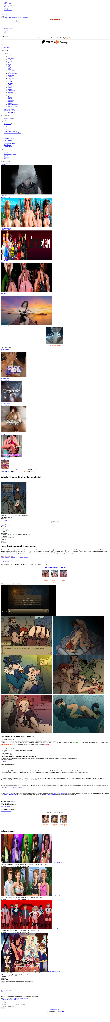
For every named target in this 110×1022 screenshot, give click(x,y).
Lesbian (10, 55)
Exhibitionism (11, 70)
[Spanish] (59, 19)
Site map (6, 155)
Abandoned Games (9, 110)
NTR (9, 72)
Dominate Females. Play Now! (54, 580)
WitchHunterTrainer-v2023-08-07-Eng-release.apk (14, 557)
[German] (53, 19)
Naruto (9, 67)
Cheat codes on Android (10, 131)
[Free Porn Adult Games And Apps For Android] (14, 17)
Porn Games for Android (7, 470)
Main (5, 2)
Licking (10, 87)
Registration (4, 14)
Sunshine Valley (57, 896)
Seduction (10, 101)
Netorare (10, 76)
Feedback (6, 8)
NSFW (9, 69)
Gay (9, 56)
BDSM (10, 59)
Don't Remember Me (8, 1006)
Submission (11, 100)
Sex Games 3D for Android (8, 794)
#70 (2, 992)
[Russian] (57, 19)
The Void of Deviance (59, 928)
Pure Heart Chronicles (54, 971)
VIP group (7, 47)
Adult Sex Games (9, 112)
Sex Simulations (12, 80)
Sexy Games (7, 145)
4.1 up (2, 528)
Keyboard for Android (10, 129)
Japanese (10, 89)
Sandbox (10, 103)
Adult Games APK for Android (13, 787)
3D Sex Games (8, 5)
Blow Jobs (10, 61)
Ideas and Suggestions (10, 154)
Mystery (10, 97)
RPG (9, 66)
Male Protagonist (12, 106)
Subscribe (3, 761)
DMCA (11, 999)
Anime (9, 84)
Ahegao (10, 95)
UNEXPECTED (57, 863)
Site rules (6, 157)
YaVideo (16, 999)
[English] (51, 19)
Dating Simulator (12, 73)
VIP (5, 32)
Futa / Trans (11, 58)
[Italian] (55, 19)
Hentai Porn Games (9, 143)
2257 (7, 999)
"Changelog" (5, 561)
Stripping (10, 83)
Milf (9, 62)
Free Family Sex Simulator (55, 345)
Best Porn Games (9, 138)
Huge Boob (11, 78)
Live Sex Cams (8, 10)
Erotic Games (8, 140)
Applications (7, 6)
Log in (2, 1008)
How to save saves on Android (12, 133)
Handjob (10, 81)
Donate (6, 30)
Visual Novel (11, 90)
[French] (52, 19)
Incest (9, 64)
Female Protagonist (13, 104)
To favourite (4, 520)
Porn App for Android (50, 794)
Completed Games (9, 109)
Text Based (11, 75)
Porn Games (7, 142)
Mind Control (11, 86)
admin (7, 471)
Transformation (12, 93)
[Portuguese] (56, 19)
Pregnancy (10, 98)
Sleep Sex (10, 92)
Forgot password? (55, 1009)
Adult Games (7, 3)
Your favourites (8, 28)
